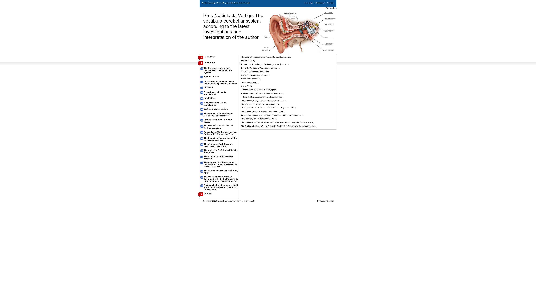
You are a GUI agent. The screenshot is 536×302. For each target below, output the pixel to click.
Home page (308, 3)
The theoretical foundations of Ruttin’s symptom (218, 127)
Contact (330, 3)
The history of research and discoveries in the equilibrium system (218, 70)
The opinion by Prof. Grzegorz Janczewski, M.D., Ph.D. (218, 145)
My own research (212, 76)
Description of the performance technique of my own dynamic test (220, 82)
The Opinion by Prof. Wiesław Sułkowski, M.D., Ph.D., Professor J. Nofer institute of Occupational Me (221, 179)
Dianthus (330, 201)
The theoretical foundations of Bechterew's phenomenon (218, 114)
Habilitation (209, 98)
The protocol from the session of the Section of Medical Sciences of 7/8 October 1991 (220, 164)
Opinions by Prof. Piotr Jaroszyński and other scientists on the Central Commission (221, 187)
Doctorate (208, 87)
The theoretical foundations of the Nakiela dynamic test (220, 139)
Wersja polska (331, 8)
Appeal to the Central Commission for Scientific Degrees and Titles (220, 133)
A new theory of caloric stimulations (215, 104)
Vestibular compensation (216, 109)
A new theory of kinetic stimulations (215, 93)
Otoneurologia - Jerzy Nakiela (227, 201)
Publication (320, 3)
